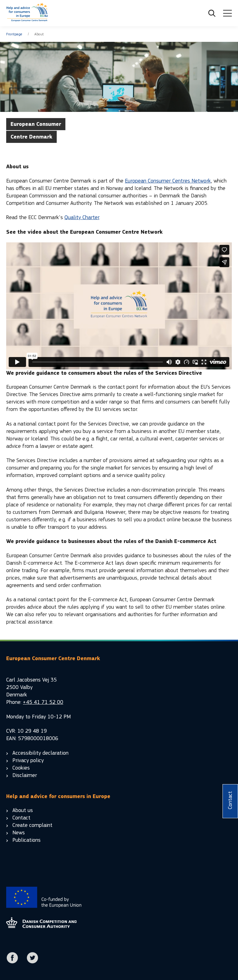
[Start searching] (212, 13)
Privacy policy (28, 760)
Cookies (21, 768)
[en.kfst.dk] (41, 926)
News (18, 832)
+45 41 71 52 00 (43, 702)
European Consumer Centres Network (168, 181)
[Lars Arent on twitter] (32, 962)
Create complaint (32, 825)
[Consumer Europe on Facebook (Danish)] (12, 962)
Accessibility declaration (40, 753)
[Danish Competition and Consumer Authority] (27, 13)
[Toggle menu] (227, 13)
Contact (21, 817)
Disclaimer (24, 775)
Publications (26, 840)
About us (22, 810)
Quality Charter (81, 217)
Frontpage (14, 34)
